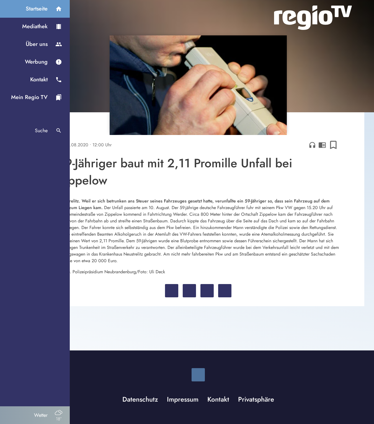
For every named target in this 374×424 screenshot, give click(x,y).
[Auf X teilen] (189, 290)
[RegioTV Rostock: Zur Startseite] (313, 18)
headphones (312, 145)
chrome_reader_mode (322, 145)
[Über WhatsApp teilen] (207, 290)
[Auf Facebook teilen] (171, 290)
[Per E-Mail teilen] (224, 290)
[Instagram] (198, 374)
